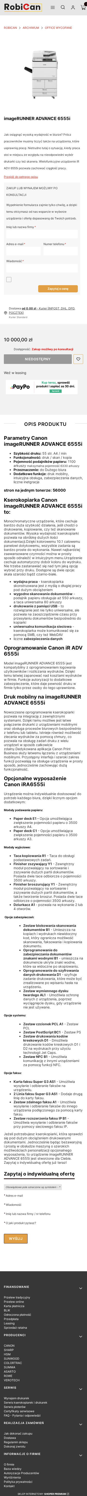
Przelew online (14, 1301)
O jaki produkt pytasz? (21, 1223)
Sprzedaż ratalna (15, 1327)
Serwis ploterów (15, 1407)
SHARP (9, 1350)
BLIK (7, 1310)
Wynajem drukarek (16, 1398)
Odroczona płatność (17, 1314)
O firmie (9, 1464)
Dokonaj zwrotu (14, 1446)
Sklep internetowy (42, 1493)
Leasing (9, 1323)
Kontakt (9, 1486)
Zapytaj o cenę (58, 288)
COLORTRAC (13, 1363)
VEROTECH (12, 1380)
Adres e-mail (15, 244)
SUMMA (9, 1367)
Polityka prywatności (18, 1482)
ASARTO (10, 1371)
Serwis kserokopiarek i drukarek (25, 1402)
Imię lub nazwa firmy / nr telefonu (28, 1214)
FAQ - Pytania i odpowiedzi (22, 1415)
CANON (9, 1345)
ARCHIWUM (31, 28)
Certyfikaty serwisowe (19, 1411)
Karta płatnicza (14, 1306)
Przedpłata (11, 1319)
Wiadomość (14, 261)
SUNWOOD (11, 1358)
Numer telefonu (55, 244)
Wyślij (15, 1239)
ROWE (8, 1376)
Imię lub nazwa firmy (21, 227)
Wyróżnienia (12, 1477)
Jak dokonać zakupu (18, 1433)
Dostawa (10, 1438)
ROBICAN (10, 28)
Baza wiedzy (13, 1469)
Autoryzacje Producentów (21, 1473)
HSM (7, 1354)
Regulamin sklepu (16, 1442)
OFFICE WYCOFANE (58, 28)
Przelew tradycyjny (17, 1297)
